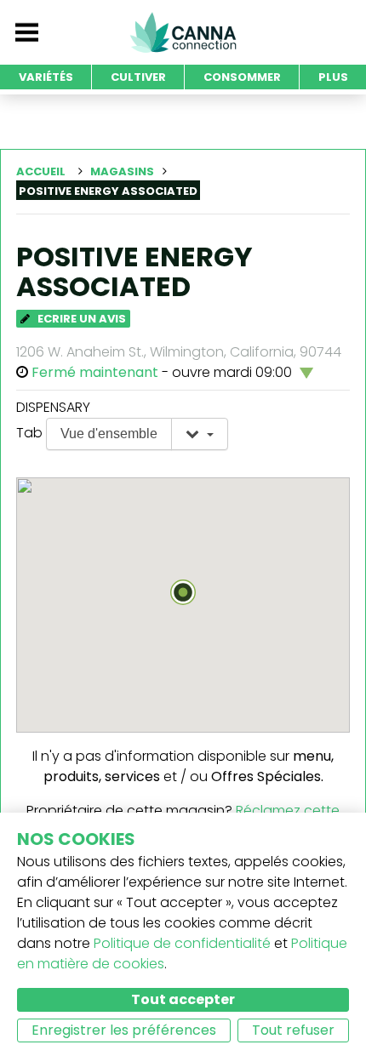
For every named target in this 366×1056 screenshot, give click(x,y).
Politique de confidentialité (182, 943)
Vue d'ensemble (108, 433)
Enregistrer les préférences (123, 1030)
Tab (29, 432)
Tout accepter (183, 999)
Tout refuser (293, 1030)
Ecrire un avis (80, 319)
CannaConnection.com (183, 32)
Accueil (41, 171)
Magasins (122, 171)
